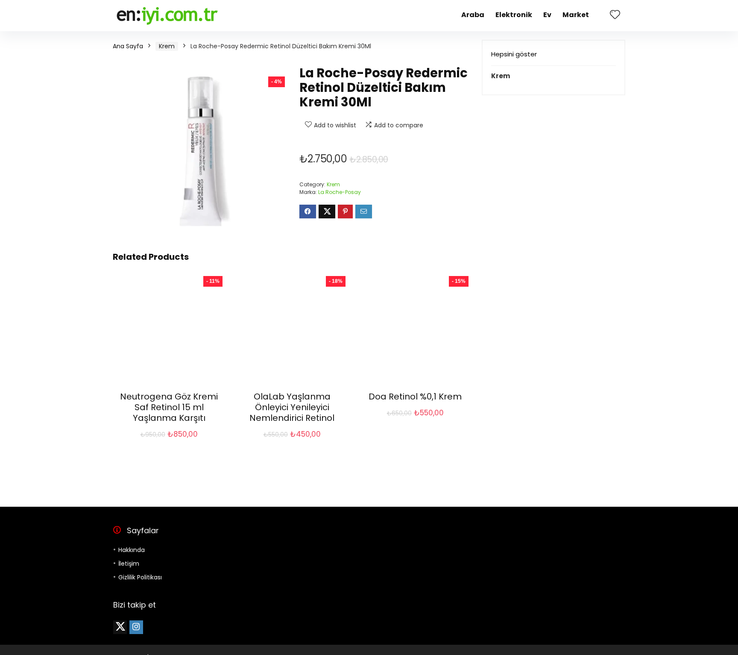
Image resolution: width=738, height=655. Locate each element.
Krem (167, 46)
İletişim (128, 563)
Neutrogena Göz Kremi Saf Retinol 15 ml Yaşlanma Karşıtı (169, 407)
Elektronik (513, 15)
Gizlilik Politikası (140, 577)
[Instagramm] (136, 627)
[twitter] (120, 627)
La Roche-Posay (339, 192)
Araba (472, 15)
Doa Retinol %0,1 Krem (415, 396)
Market (575, 15)
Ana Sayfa (128, 46)
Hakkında (131, 550)
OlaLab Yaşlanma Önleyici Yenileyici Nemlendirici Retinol (291, 407)
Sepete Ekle (169, 443)
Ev (547, 15)
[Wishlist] (615, 15)
